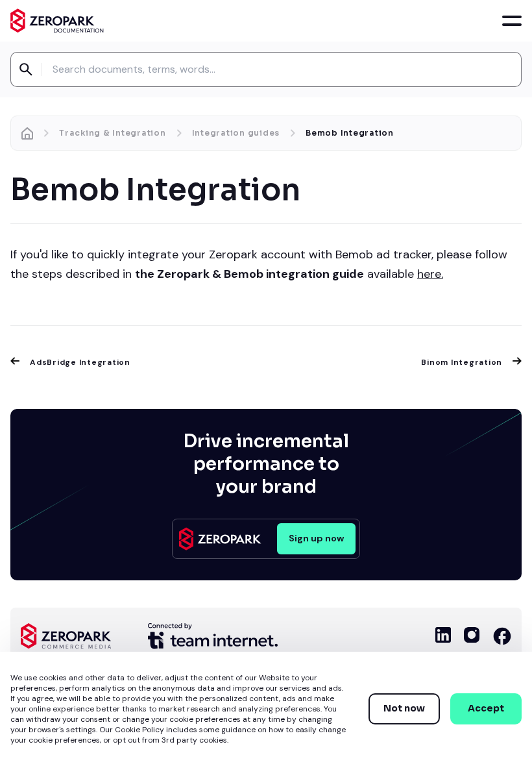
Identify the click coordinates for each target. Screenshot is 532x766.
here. (430, 274)
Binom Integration (461, 362)
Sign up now (316, 538)
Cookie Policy (139, 729)
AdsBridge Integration (80, 362)
